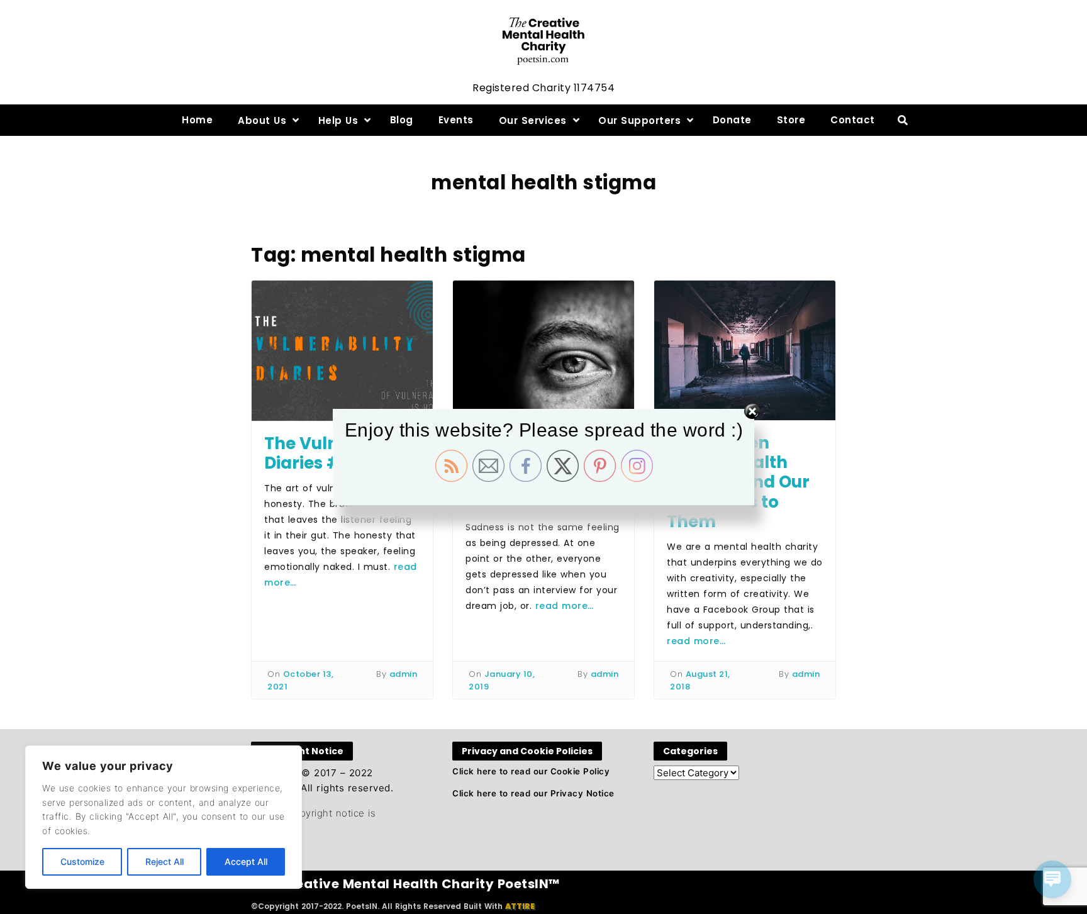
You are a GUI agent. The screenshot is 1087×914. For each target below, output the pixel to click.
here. (262, 827)
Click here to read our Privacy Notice (533, 793)
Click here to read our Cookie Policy (531, 771)
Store (791, 119)
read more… (564, 605)
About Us (262, 120)
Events (456, 119)
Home (197, 119)
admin (403, 674)
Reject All (164, 861)
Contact (852, 119)
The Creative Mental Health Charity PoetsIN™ (405, 884)
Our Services (533, 120)
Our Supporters (639, 120)
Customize (82, 861)
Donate (732, 119)
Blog (401, 119)
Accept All (246, 861)
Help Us (338, 120)
